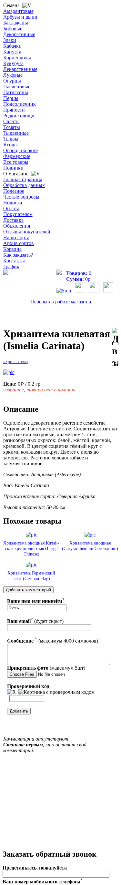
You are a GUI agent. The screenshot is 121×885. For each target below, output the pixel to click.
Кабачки (12, 46)
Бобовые (12, 28)
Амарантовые (18, 11)
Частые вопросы (21, 197)
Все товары (15, 162)
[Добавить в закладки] (115, 348)
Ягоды (10, 144)
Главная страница (22, 179)
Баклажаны (15, 22)
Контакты (14, 260)
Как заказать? (18, 255)
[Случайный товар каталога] (108, 290)
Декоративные (19, 34)
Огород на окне (20, 150)
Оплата (11, 208)
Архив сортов (18, 243)
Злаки (9, 40)
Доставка (13, 220)
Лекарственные (20, 69)
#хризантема (15, 361)
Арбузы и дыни (20, 17)
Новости (12, 202)
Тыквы (10, 139)
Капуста (12, 51)
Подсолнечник (19, 104)
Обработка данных (24, 185)
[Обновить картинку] (11, 692)
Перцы (10, 98)
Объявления (16, 226)
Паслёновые (16, 86)
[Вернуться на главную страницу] (5, 273)
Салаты (11, 121)
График (11, 266)
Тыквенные (16, 133)
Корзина (12, 249)
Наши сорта (16, 237)
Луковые (13, 75)
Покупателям (18, 214)
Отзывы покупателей (26, 231)
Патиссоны (15, 92)
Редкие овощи (19, 115)
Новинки (13, 168)
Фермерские (16, 156)
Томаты (11, 127)
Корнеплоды (17, 57)
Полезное (13, 191)
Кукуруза (13, 63)
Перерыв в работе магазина (60, 301)
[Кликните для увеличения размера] (9, 372)
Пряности (14, 110)
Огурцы (12, 81)
